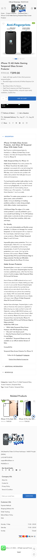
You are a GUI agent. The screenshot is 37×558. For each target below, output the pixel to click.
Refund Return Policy (7, 515)
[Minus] (6, 100)
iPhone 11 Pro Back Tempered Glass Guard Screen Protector (9, 419)
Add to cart (22, 98)
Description (9, 136)
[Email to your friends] (27, 123)
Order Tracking (5, 512)
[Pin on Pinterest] (16, 123)
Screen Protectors (11, 13)
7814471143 (24, 2)
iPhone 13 (15, 382)
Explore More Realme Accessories (18, 359)
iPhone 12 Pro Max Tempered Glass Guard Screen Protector (27, 419)
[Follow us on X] (2, 470)
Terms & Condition (7, 490)
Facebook (19, 355)
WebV (19, 552)
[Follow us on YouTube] (16, 470)
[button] (15, 416)
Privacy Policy (6, 486)
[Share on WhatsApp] (23, 123)
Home (2, 13)
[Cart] (35, 8)
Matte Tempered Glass (25, 382)
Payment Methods (6, 505)
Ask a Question (24, 113)
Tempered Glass (22, 13)
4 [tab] (20, 60)
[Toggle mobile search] (5, 8)
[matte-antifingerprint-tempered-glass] (18, 39)
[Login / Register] (32, 8)
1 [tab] (13, 60)
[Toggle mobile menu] (2, 8)
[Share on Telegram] (19, 123)
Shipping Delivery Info (7, 509)
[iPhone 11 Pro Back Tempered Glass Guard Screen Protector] (9, 408)
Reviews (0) (9, 372)
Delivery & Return (9, 113)
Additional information (14, 366)
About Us (4, 480)
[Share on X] (9, 123)
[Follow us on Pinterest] (9, 470)
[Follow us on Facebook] (6, 470)
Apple (10, 382)
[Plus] (6, 97)
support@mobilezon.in (7, 460)
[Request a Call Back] (34, 549)
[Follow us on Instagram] (13, 470)
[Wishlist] (3, 23)
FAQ (2, 518)
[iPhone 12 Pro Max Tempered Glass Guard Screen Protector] (27, 408)
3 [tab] (18, 60)
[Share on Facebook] (13, 123)
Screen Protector (9, 387)
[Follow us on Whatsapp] (20, 470)
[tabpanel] (18, 39)
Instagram (27, 355)
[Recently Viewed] (34, 554)
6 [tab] (23, 60)
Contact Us (5, 483)
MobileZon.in (5, 463)
